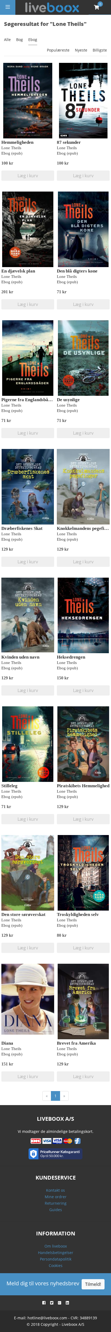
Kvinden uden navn (20, 657)
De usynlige (68, 399)
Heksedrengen (71, 657)
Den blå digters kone (77, 271)
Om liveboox (55, 1246)
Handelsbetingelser (55, 1252)
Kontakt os (55, 1190)
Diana (7, 1043)
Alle (7, 39)
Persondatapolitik (55, 1259)
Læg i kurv (28, 176)
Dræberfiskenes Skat (22, 528)
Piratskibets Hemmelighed (83, 785)
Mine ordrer (56, 1196)
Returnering (56, 1203)
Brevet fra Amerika (76, 1043)
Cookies (56, 1265)
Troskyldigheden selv (78, 914)
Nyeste (81, 50)
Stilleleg (9, 785)
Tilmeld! (93, 1284)
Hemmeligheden (17, 142)
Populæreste (58, 50)
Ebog (32, 39)
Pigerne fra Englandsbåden (28, 399)
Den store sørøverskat (23, 914)
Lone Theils (11, 148)
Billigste (100, 50)
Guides (55, 1209)
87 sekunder (69, 142)
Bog (19, 39)
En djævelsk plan (18, 271)
